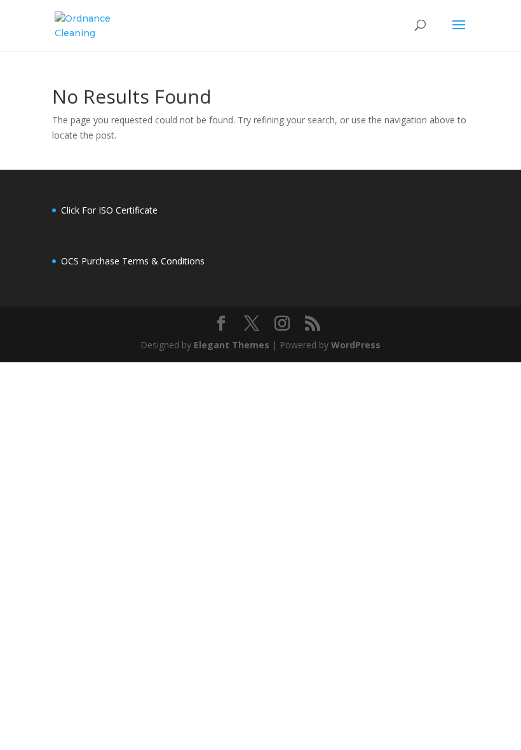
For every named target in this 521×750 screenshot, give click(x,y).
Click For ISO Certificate (109, 210)
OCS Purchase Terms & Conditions (133, 261)
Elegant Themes (231, 345)
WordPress (356, 345)
